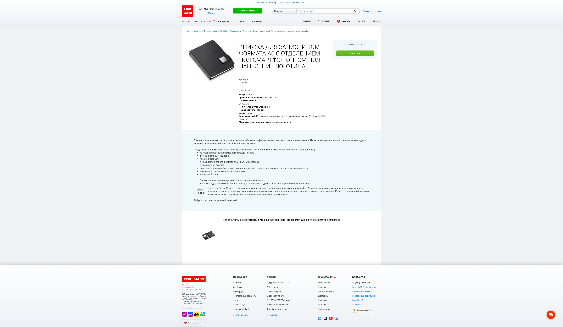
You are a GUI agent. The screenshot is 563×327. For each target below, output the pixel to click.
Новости (361, 21)
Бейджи (237, 283)
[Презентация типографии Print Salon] (335, 276)
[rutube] (325, 318)
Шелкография (274, 291)
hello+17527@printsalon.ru (364, 287)
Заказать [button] (355, 53)
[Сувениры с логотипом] (187, 11)
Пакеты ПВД (239, 305)
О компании (325, 276)
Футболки (238, 287)
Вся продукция (240, 315)
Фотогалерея (324, 21)
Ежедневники (235, 31)
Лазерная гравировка (277, 305)
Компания (306, 21)
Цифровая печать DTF (278, 283)
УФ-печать (272, 287)
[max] (336, 318)
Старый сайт (358, 305)
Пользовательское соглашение (193, 303)
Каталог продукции (194, 31)
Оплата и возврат (326, 291)
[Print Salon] (194, 279)
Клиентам (344, 21)
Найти (355, 11)
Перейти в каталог (355, 44)
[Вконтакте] (319, 318)
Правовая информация (363, 296)
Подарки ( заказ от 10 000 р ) (216, 31)
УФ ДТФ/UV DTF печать (278, 300)
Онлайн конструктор (277, 309)
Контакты (376, 21)
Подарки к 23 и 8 (241, 309)
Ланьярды (238, 291)
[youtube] (331, 318)
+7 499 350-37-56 (211, 9)
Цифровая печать (276, 296)
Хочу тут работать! (194, 323)
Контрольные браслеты (244, 296)
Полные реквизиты (361, 291)
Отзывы (322, 305)
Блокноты (247, 31)
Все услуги (272, 315)
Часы (235, 300)
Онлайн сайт (358, 300)
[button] (247, 10)
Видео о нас (324, 309)
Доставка (323, 296)
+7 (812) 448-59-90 (361, 283)
